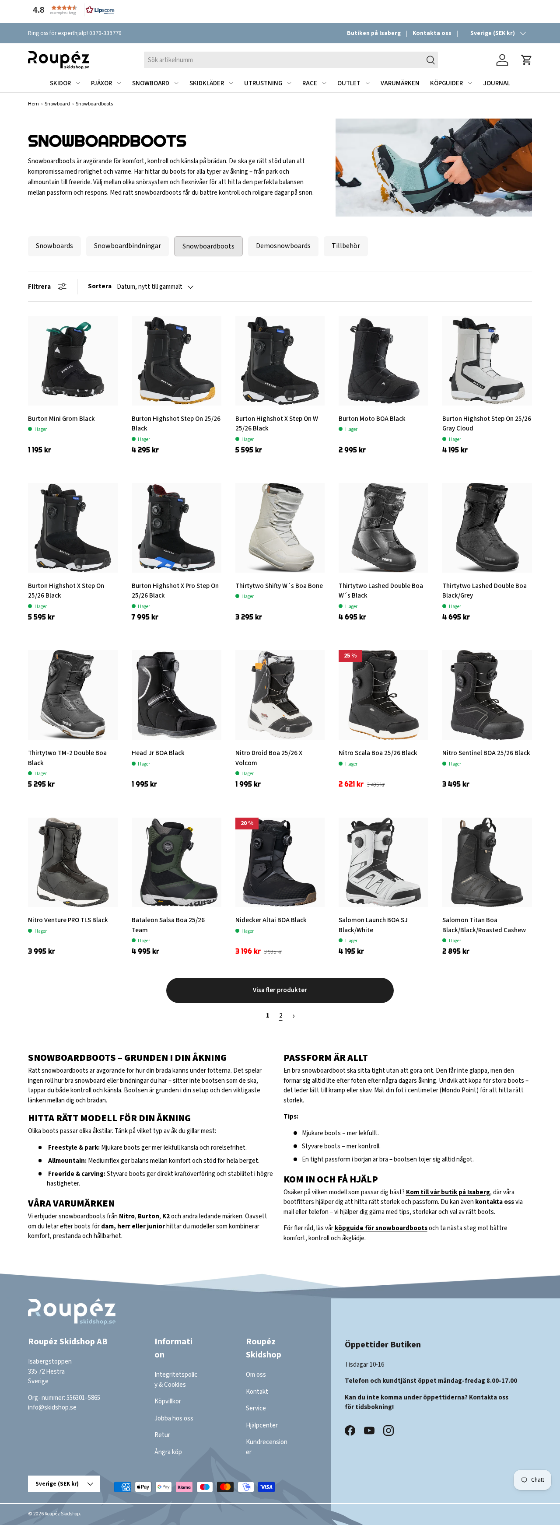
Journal (496, 83)
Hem (33, 104)
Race (309, 83)
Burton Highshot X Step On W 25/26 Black (276, 424)
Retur (162, 1435)
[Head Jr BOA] (176, 695)
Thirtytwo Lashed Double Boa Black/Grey (484, 591)
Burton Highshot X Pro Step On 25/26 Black (175, 591)
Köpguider (446, 83)
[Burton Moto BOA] (383, 361)
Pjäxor (101, 83)
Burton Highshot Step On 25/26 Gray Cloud (486, 424)
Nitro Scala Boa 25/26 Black (378, 753)
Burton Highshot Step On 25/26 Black (176, 424)
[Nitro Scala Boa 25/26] (383, 695)
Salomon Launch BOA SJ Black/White (373, 925)
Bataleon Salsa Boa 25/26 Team (168, 925)
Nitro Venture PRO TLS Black (68, 920)
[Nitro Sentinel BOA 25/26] (487, 695)
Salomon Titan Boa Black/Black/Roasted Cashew (484, 925)
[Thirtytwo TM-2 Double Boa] (73, 695)
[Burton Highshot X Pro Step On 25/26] (176, 528)
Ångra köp (168, 1451)
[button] (72, 10)
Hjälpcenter (262, 1425)
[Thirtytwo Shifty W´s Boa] (280, 528)
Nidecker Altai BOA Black (271, 920)
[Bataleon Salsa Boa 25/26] (176, 862)
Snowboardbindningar (127, 246)
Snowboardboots (208, 246)
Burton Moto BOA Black (372, 418)
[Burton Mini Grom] (73, 361)
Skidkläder (206, 83)
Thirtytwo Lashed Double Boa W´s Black (381, 591)
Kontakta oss (432, 33)
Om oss (256, 1374)
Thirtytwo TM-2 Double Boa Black (67, 758)
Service (256, 1408)
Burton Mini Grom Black (61, 418)
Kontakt (257, 1391)
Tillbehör (346, 246)
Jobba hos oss (173, 1418)
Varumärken (400, 83)
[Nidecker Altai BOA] (280, 862)
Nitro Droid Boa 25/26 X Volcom (268, 758)
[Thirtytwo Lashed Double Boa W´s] (383, 528)
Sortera (100, 286)
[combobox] (291, 60)
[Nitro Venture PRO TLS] (73, 862)
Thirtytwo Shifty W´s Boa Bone (279, 586)
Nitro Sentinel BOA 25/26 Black (486, 753)
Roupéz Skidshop (62, 1514)
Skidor (60, 83)
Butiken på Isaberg (374, 33)
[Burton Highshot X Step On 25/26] (73, 528)
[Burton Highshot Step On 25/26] (176, 361)
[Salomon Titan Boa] (487, 862)
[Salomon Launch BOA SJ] (383, 862)
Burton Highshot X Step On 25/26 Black (66, 591)
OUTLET (348, 83)
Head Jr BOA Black (158, 753)
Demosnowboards (283, 246)
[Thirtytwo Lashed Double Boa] (487, 528)
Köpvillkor (167, 1401)
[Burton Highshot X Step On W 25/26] (280, 361)
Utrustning (263, 83)
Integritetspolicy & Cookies (175, 1379)
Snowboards (54, 246)
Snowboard (150, 83)
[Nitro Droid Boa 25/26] (280, 695)
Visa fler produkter (280, 990)
